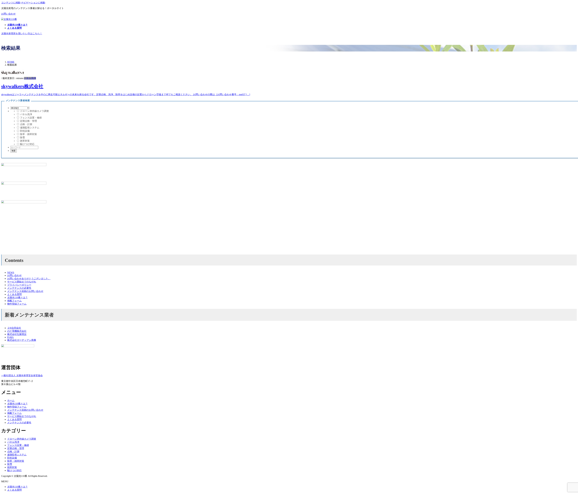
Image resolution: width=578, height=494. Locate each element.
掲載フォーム (14, 300)
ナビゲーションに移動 (33, 2)
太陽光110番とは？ (17, 297)
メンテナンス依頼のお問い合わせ (25, 291)
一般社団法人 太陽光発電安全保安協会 (22, 375)
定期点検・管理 (28, 121)
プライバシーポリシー (19, 285)
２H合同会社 (14, 328)
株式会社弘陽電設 (16, 334)
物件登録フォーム (16, 304)
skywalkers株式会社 (22, 86)
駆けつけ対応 (26, 144)
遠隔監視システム (29, 127)
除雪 (22, 137)
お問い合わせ (8, 13)
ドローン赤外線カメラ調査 (34, 111)
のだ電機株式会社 (16, 331)
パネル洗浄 (30, 78)
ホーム (10, 400)
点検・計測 (25, 124)
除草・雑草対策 (28, 134)
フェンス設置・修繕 (30, 117)
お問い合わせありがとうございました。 (29, 278)
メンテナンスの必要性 (19, 288)
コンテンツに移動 (10, 2)
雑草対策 (24, 141)
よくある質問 (14, 294)
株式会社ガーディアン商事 (21, 340)
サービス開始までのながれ (21, 281)
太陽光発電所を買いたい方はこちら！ (21, 33)
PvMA (10, 337)
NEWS (10, 272)
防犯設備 (24, 131)
